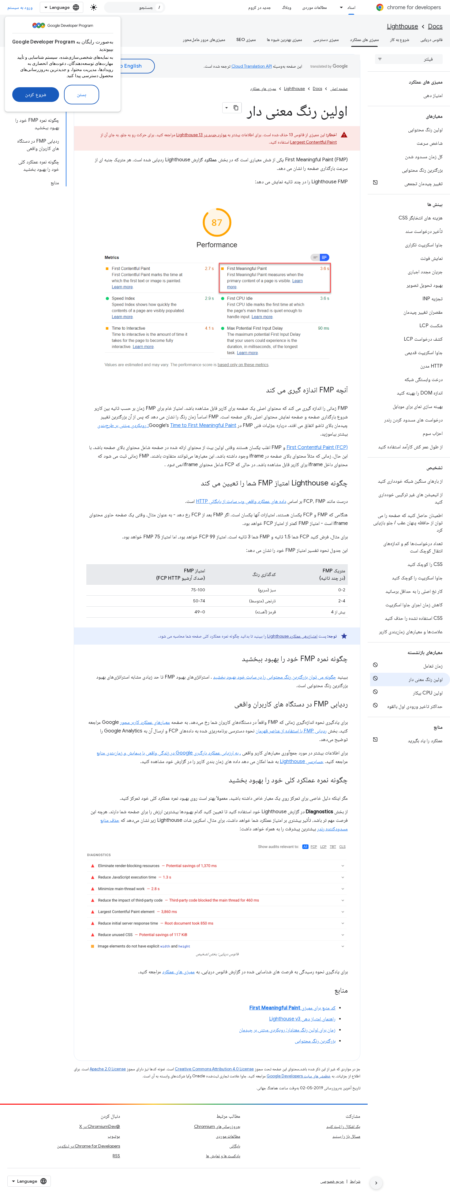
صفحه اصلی (339, 88)
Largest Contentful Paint (313, 142)
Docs (435, 26)
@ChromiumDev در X (99, 1126)
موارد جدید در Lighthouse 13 (201, 134)
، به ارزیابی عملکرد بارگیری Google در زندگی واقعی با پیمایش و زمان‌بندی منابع (168, 753)
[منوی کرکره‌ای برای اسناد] (339, 7)
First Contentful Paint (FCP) (317, 447)
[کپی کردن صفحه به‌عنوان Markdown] (236, 108)
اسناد (351, 7)
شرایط (355, 1181)
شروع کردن (35, 95)
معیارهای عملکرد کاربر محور (145, 722)
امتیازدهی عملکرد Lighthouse (292, 636)
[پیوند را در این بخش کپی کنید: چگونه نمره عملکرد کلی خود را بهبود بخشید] (222, 780)
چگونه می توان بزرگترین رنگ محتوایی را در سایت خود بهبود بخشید (274, 677)
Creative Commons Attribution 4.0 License (214, 1069)
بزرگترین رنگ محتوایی (315, 1041)
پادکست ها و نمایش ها (223, 1155)
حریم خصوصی (332, 1181)
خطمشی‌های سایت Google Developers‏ (299, 1076)
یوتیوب (114, 1136)
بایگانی (234, 1146)
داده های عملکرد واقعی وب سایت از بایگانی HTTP (241, 501)
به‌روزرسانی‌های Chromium (217, 1126)
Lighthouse (402, 26)
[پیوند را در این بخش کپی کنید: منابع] (328, 990)
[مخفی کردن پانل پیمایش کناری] (376, 1183)
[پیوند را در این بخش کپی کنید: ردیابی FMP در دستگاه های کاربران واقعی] (228, 704)
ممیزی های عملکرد (364, 39)
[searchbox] (409, 59)
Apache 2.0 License (108, 1069)
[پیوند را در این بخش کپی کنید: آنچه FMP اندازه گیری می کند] (260, 390)
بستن (81, 95)
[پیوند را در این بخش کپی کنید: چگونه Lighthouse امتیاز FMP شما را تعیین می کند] (195, 483)
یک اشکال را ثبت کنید (343, 1126)
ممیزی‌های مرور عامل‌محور (204, 39)
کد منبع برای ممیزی (292, 1008)
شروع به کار (399, 39)
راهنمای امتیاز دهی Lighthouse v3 (302, 1019)
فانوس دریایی (431, 39)
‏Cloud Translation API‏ (251, 66)
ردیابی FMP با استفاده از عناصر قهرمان (291, 731)
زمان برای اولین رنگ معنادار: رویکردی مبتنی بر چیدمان (287, 1030)
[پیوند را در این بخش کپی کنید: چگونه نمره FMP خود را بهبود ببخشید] (236, 659)
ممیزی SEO (246, 39)
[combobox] (134, 7)
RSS (116, 1155)
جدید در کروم (259, 7)
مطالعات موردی (314, 7)
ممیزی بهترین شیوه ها (284, 39)
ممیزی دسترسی (326, 39)
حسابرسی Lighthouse (302, 761)
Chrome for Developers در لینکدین (88, 1146)
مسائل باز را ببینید (346, 1136)
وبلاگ (286, 7)
